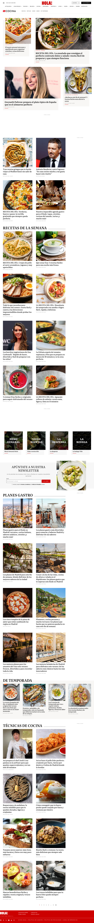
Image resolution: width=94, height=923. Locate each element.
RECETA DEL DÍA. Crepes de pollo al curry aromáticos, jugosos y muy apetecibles (17, 264)
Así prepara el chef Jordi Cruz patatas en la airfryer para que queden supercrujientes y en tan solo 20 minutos (16, 764)
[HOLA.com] (47, 3)
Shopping (53, 6)
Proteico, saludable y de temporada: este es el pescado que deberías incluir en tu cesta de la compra (34, 711)
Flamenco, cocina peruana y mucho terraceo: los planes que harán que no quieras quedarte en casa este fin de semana (50, 623)
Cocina (38, 6)
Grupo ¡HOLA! (35, 914)
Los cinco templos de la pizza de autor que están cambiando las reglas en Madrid (16, 621)
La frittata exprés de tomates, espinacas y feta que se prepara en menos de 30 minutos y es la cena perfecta (50, 355)
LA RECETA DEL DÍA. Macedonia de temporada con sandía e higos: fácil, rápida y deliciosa (50, 307)
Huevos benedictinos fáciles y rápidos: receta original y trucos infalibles (16, 894)
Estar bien (45, 6)
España (75, 2)
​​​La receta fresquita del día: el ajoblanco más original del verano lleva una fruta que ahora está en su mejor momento (11, 706)
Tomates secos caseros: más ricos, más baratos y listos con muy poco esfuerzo (17, 852)
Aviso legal (22, 919)
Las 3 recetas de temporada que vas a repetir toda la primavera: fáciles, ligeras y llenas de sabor (56, 705)
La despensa (54, 451)
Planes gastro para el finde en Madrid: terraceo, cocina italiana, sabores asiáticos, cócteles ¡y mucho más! (17, 533)
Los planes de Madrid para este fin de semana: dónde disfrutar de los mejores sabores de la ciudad (17, 576)
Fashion (25, 6)
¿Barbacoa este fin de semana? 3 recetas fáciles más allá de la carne (76, 99)
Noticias (29, 11)
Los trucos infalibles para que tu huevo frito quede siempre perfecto (49, 894)
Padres (78, 6)
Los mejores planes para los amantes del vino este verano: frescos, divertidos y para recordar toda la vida (17, 667)
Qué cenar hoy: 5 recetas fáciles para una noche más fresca (49, 263)
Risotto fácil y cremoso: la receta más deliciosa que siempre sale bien (50, 852)
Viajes (65, 6)
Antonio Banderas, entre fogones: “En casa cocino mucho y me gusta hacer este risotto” (50, 171)
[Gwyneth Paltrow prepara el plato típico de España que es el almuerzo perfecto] (33, 82)
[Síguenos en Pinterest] (14, 920)
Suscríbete (86, 2)
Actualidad (8, 6)
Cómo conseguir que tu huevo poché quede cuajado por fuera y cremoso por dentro (50, 807)
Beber (38, 11)
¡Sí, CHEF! (46, 481)
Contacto (34, 912)
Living (59, 6)
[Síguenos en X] (6, 920)
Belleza (32, 6)
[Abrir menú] (3, 2)
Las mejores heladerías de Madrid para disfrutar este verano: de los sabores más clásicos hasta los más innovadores (50, 667)
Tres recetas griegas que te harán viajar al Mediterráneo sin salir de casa (17, 171)
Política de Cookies (35, 919)
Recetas (24, 11)
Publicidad (22, 914)
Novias (71, 6)
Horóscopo (84, 6)
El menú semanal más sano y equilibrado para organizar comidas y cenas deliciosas (15, 49)
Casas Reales (17, 6)
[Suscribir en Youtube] (11, 920)
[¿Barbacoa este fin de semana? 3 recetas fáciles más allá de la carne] (78, 80)
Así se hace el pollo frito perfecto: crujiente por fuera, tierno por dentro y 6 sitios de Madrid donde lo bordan (50, 764)
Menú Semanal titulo (11, 451)
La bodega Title (78, 451)
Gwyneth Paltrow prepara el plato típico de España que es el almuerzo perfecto (30, 103)
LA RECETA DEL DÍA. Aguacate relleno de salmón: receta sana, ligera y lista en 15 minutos (49, 399)
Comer (33, 11)
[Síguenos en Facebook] (3, 920)
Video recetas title (33, 451)
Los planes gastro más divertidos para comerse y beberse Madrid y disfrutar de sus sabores (50, 532)
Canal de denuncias (70, 919)
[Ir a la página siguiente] (56, 905)
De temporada (44, 11)
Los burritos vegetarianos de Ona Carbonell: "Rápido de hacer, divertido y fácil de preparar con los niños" (17, 355)
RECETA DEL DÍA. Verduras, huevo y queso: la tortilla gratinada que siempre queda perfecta (15, 215)
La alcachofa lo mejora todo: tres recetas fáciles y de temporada (78, 710)
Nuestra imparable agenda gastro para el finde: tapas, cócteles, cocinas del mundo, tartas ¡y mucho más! (50, 215)
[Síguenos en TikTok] (9, 920)
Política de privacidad (52, 919)
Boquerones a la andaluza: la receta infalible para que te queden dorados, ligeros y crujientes (15, 808)
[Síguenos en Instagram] (1, 920)
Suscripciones (23, 912)
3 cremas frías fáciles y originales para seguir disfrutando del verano (17, 398)
